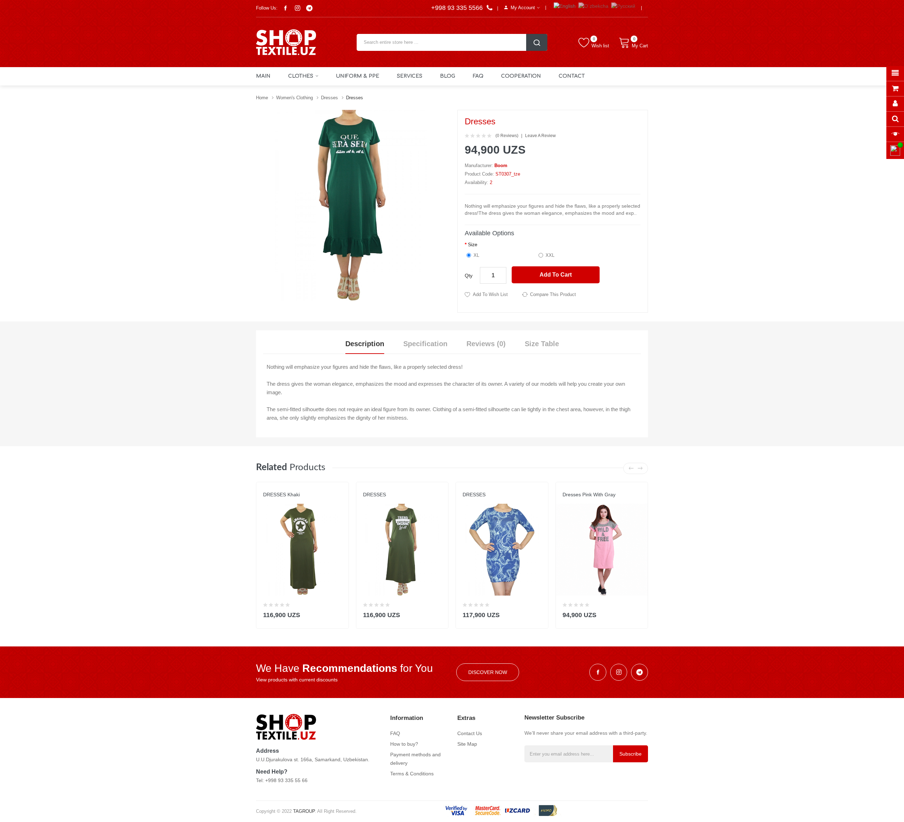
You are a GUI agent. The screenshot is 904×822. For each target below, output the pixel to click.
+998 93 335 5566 (457, 7)
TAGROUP (304, 811)
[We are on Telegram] (309, 8)
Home (262, 97)
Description (364, 344)
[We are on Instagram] (297, 8)
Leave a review (540, 136)
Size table (542, 344)
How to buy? (404, 744)
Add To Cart (556, 275)
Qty (468, 275)
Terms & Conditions (412, 773)
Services (409, 76)
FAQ (478, 76)
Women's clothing (294, 97)
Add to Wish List (490, 294)
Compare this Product (553, 294)
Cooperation (521, 76)
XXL (550, 255)
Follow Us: (267, 8)
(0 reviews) (506, 136)
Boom (500, 165)
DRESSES (374, 494)
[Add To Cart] (338, 613)
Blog (447, 76)
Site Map (467, 744)
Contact (572, 76)
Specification (425, 344)
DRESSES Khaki (281, 494)
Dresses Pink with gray (589, 494)
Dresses (329, 97)
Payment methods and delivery (415, 759)
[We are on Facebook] (285, 8)
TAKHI (469, 501)
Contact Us (469, 733)
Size (472, 244)
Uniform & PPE (357, 76)
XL (476, 255)
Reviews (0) (486, 344)
